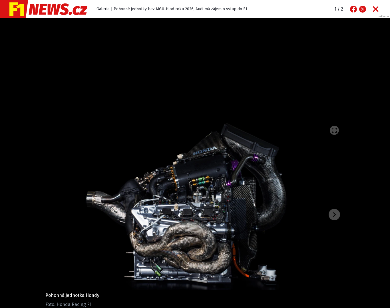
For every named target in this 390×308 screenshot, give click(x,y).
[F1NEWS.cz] (43, 9)
